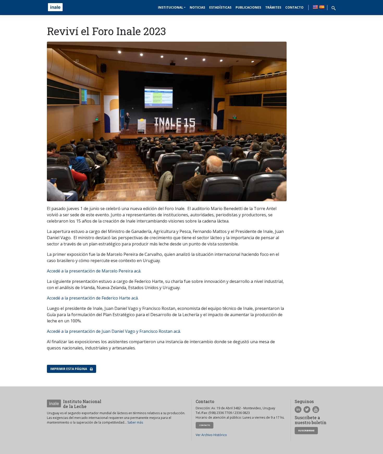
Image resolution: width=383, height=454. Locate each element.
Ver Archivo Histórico (211, 435)
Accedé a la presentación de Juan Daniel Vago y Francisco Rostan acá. (114, 331)
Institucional (170, 7)
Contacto (294, 7)
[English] (315, 7)
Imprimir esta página (69, 369)
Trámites (273, 7)
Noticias (197, 7)
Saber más (135, 422)
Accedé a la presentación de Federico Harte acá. (93, 298)
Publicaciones (248, 7)
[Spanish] (321, 7)
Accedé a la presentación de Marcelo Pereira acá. (94, 271)
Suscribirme (306, 430)
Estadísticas (220, 7)
